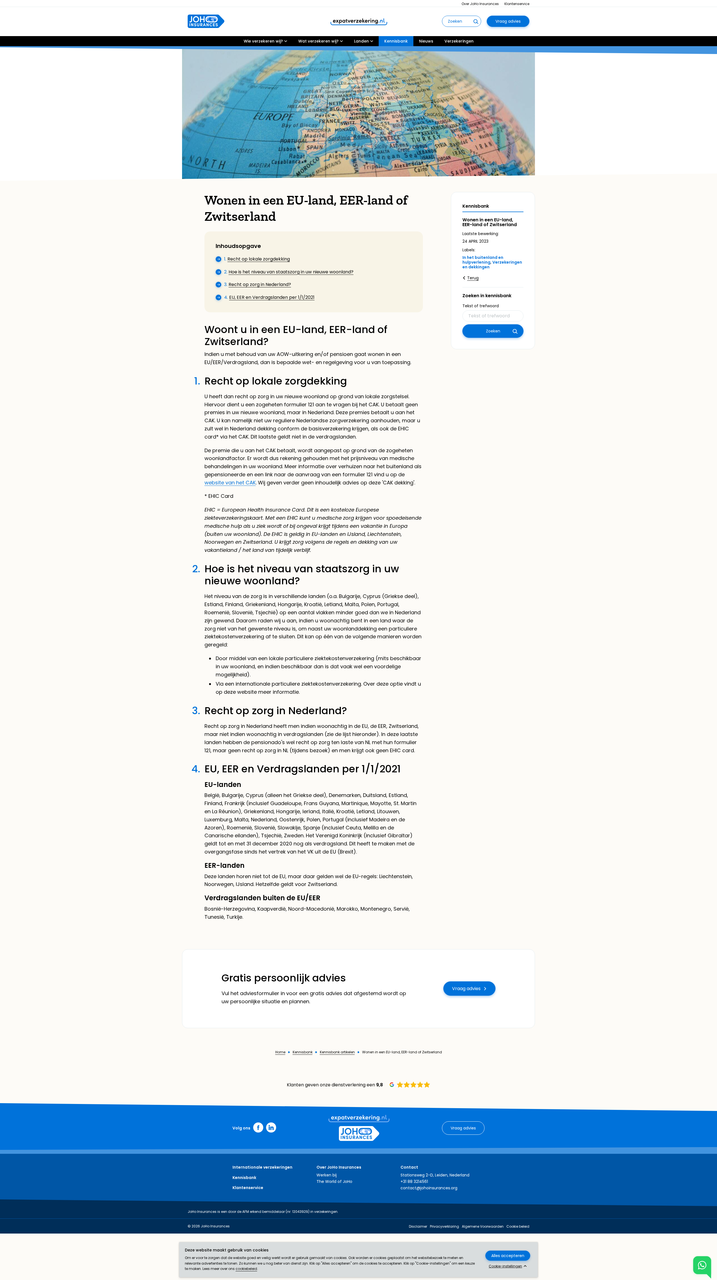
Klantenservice (516, 3)
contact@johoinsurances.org (429, 1188)
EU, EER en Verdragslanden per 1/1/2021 (272, 297)
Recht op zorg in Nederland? (260, 284)
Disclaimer (418, 1226)
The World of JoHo (334, 1181)
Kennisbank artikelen (337, 1052)
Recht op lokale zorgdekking (258, 259)
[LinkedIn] (271, 1127)
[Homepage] (206, 21)
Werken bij (326, 1175)
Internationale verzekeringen (262, 1167)
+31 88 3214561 (414, 1181)
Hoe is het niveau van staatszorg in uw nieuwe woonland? (291, 272)
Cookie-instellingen (505, 1266)
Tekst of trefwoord (480, 306)
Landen (361, 41)
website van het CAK (230, 482)
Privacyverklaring (444, 1226)
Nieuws (426, 41)
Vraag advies (508, 21)
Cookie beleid (517, 1226)
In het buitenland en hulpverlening (482, 260)
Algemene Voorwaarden (483, 1226)
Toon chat (702, 1265)
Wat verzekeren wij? (318, 41)
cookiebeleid (246, 1268)
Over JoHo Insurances (480, 3)
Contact (409, 1167)
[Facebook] (258, 1127)
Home (280, 1052)
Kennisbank (396, 41)
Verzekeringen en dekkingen (492, 264)
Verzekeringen (459, 41)
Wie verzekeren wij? (263, 41)
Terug (473, 278)
